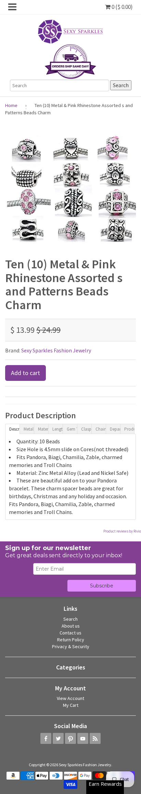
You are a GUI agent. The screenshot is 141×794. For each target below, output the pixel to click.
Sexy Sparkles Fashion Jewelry (56, 350)
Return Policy (70, 640)
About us (71, 626)
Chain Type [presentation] (100, 429)
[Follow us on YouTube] (82, 738)
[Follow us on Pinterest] (70, 738)
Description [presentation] (14, 429)
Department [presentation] (115, 429)
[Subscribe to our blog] (95, 738)
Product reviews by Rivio (122, 531)
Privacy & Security (70, 646)
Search (70, 619)
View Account (70, 698)
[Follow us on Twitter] (58, 738)
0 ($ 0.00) (122, 7)
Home (11, 105)
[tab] (12, 428)
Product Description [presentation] (129, 429)
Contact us (70, 633)
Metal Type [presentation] (29, 429)
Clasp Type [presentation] (86, 429)
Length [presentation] (57, 429)
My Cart (70, 705)
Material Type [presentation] (43, 429)
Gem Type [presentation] (72, 429)
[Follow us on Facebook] (45, 738)
